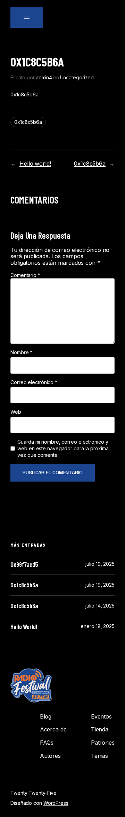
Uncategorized (77, 77)
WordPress (55, 803)
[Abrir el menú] (26, 17)
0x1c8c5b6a (28, 122)
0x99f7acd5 (24, 564)
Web (15, 412)
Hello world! (35, 163)
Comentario (25, 275)
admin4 (44, 77)
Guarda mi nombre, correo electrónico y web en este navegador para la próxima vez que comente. (62, 448)
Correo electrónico (33, 382)
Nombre (21, 352)
